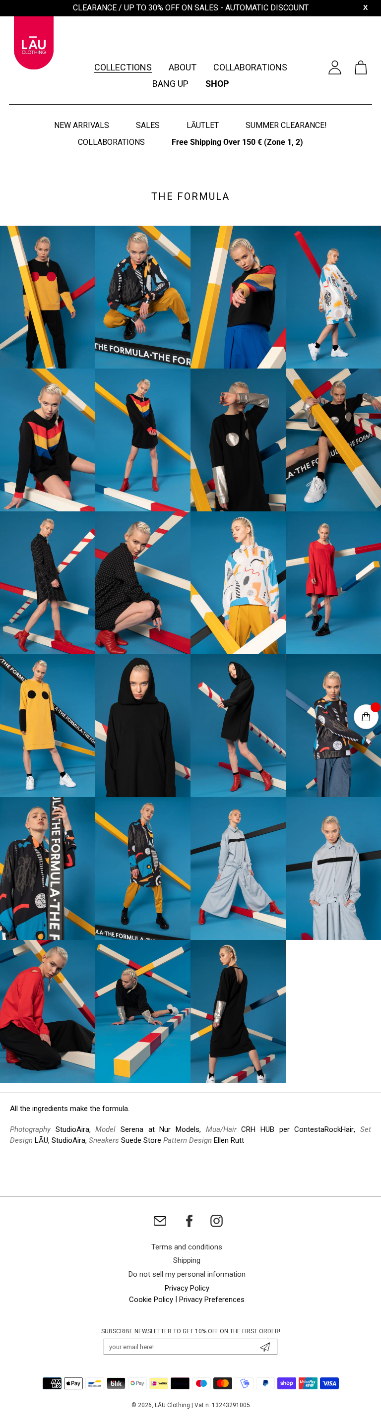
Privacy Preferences (212, 1299)
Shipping (186, 1260)
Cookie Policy (151, 1299)
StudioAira (72, 1129)
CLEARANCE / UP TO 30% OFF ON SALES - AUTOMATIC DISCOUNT (191, 7)
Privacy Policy (187, 1288)
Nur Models (179, 1129)
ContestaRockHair (324, 1129)
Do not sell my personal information (187, 1274)
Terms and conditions (186, 1246)
